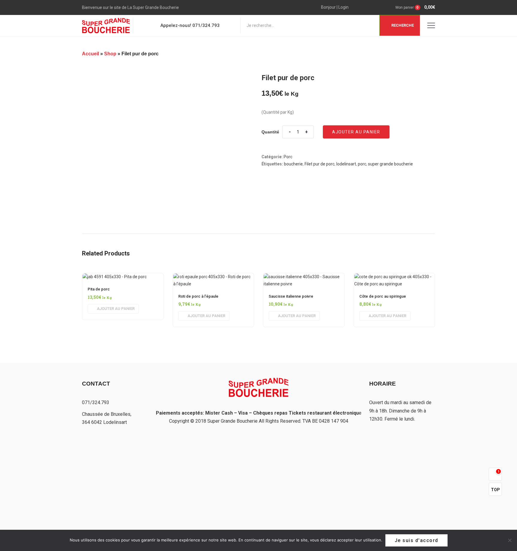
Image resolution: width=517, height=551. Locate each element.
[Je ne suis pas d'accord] (510, 540)
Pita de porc (99, 289)
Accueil (90, 53)
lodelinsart (346, 164)
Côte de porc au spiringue (382, 296)
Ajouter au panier (356, 132)
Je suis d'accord (416, 540)
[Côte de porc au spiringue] (394, 276)
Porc (288, 156)
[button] (409, 7)
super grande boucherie (390, 164)
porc (362, 164)
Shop (110, 53)
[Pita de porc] (115, 276)
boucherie (293, 164)
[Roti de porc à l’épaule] (213, 276)
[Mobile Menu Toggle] (431, 25)
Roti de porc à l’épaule (198, 296)
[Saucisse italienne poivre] (304, 276)
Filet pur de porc (319, 164)
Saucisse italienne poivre (291, 296)
